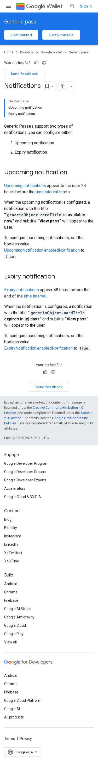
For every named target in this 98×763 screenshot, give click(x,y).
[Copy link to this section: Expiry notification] (60, 277)
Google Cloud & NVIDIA (22, 497)
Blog (7, 519)
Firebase (11, 600)
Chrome (11, 592)
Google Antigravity (19, 617)
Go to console (61, 35)
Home (8, 52)
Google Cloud (15, 625)
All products (14, 717)
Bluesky (10, 528)
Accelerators (14, 488)
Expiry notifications (21, 289)
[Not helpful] (44, 63)
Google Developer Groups (25, 472)
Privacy (26, 738)
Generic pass (20, 21)
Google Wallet (51, 52)
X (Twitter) (13, 553)
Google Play (14, 634)
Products (27, 52)
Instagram (12, 536)
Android (10, 584)
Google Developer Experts (25, 480)
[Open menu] (8, 6)
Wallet (54, 6)
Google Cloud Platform (23, 700)
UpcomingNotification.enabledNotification (42, 250)
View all (10, 642)
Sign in (86, 6)
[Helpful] (36, 63)
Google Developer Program (26, 463)
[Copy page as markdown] (63, 86)
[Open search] (73, 6)
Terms (9, 738)
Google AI (12, 709)
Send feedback (24, 73)
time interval (47, 191)
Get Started (21, 35)
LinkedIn (11, 544)
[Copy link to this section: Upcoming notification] (72, 173)
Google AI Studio (17, 609)
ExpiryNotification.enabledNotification (38, 348)
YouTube (11, 561)
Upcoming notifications (25, 185)
